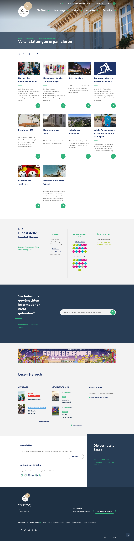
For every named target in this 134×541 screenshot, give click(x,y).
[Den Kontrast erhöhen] (55, 3)
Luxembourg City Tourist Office (28, 522)
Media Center (90, 3)
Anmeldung (76, 456)
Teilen (32, 54)
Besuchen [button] (108, 10)
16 (73, 251)
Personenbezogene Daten (89, 522)
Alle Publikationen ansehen (99, 397)
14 (82, 248)
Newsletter (105, 3)
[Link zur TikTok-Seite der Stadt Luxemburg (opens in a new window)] (40, 475)
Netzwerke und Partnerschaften (56, 522)
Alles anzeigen (44, 421)
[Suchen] (112, 312)
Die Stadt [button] (42, 10)
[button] (114, 3)
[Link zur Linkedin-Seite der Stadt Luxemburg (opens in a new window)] (36, 475)
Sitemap (68, 522)
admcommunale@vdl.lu (83, 511)
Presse (44, 522)
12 (82, 263)
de (60, 3)
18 (76, 251)
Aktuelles (70, 3)
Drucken (41, 54)
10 (76, 248)
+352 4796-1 (79, 508)
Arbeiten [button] (91, 10)
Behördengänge (29, 38)
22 (82, 251)
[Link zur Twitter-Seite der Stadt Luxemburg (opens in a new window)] (25, 475)
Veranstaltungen (80, 3)
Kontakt (98, 3)
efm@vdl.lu (55, 248)
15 (85, 248)
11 (79, 248)
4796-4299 (57, 251)
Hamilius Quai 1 (80, 241)
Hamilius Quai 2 (79, 257)
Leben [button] (76, 10)
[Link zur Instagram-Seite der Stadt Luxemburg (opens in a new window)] (29, 475)
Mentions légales (76, 522)
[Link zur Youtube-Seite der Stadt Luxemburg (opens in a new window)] (32, 475)
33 (85, 251)
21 (79, 251)
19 (82, 266)
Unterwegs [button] (59, 10)
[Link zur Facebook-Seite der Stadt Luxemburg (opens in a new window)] (21, 475)
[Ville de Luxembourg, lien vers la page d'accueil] (25, 16)
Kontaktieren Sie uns (104, 511)
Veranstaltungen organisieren (47, 38)
